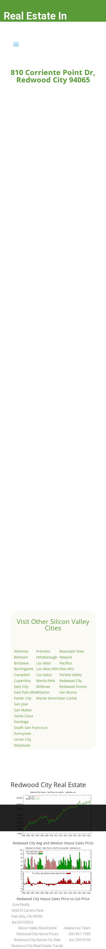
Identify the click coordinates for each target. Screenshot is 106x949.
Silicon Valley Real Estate (37, 928)
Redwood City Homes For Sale (37, 940)
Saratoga (21, 721)
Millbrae (43, 686)
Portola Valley (70, 674)
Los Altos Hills (47, 668)
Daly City (21, 686)
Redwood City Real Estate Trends (37, 946)
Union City (22, 739)
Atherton (21, 651)
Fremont (43, 651)
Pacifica (65, 663)
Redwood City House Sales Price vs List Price (53, 898)
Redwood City (70, 680)
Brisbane (21, 663)
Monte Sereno (47, 698)
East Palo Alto (25, 692)
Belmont (21, 657)
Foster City (22, 698)
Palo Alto (66, 668)
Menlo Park (45, 680)
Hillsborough (46, 657)
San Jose (21, 704)
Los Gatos (44, 674)
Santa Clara (23, 716)
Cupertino (22, 680)
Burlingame (23, 668)
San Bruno (68, 692)
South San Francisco (30, 727)
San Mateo (23, 710)
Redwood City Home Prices (37, 934)
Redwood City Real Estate (48, 784)
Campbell (22, 674)
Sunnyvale (22, 733)
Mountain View (71, 651)
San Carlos (68, 698)
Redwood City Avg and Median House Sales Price (53, 843)
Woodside (22, 745)
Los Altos (43, 663)
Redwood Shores (73, 686)
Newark (65, 657)
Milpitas (43, 692)
